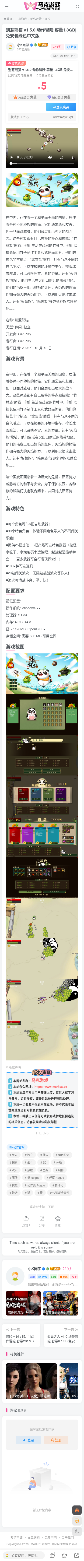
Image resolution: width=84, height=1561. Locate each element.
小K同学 (23, 44)
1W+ (44, 1277)
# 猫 (27, 1193)
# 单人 (14, 1155)
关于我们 (68, 1537)
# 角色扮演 (62, 1155)
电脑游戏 (21, 19)
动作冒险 (36, 19)
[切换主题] (77, 1531)
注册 (58, 1440)
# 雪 (40, 1193)
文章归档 (34, 1537)
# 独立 (29, 1155)
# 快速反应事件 (59, 1193)
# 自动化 (57, 1185)
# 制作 (60, 1170)
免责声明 (51, 1537)
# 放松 (29, 1170)
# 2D (43, 1162)
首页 (9, 19)
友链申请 (16, 1537)
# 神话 (14, 1193)
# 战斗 (29, 1162)
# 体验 (58, 1162)
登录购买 (62, 107)
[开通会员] (77, 1510)
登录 (31, 1440)
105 (65, 1277)
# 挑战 (14, 1185)
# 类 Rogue (32, 1177)
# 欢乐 (14, 1170)
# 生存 (44, 1170)
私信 (73, 47)
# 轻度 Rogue (55, 1177)
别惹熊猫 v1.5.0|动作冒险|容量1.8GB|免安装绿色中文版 (41, 33)
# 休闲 (44, 1155)
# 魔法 (14, 1177)
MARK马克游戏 (40, 1544)
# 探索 (14, 1162)
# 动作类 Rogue (35, 1185)
